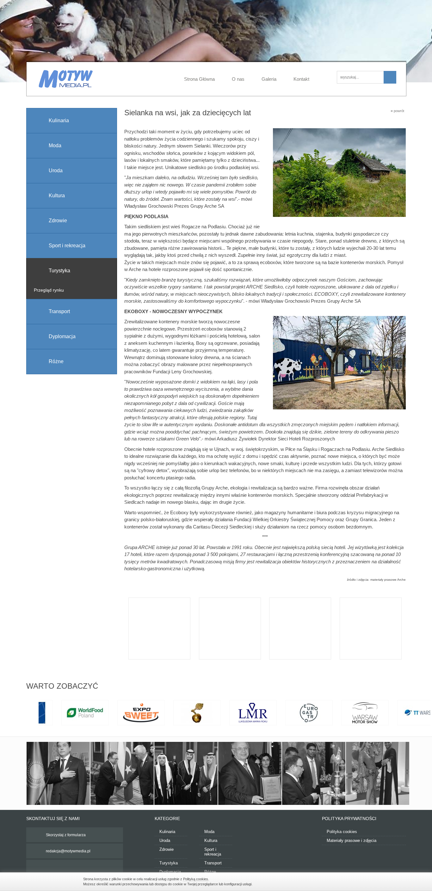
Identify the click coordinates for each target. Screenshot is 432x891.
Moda (209, 831)
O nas (238, 79)
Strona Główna (199, 79)
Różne (210, 871)
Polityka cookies (342, 831)
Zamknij (346, 881)
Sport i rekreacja (212, 851)
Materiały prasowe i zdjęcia (351, 840)
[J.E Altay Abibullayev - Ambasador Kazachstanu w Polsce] (58, 773)
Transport (213, 863)
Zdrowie (166, 849)
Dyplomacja (170, 871)
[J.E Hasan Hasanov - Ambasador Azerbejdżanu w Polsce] (249, 773)
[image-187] (186, 773)
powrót (397, 110)
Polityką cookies (195, 879)
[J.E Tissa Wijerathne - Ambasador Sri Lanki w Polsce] (313, 773)
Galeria (269, 79)
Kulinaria (167, 831)
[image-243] (377, 773)
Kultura (210, 840)
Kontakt (301, 79)
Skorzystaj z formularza (66, 835)
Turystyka (168, 863)
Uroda (164, 840)
